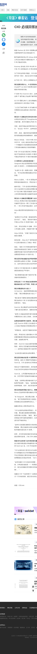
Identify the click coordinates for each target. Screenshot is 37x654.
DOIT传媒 (34, 618)
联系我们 (2, 607)
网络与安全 (15, 10)
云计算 (28, 627)
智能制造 (22, 627)
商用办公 (32, 10)
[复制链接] (3, 45)
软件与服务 (24, 10)
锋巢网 (15, 616)
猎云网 (23, 618)
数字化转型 (3, 627)
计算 (2, 10)
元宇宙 (33, 627)
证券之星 (31, 616)
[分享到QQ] (3, 40)
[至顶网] (3, 5)
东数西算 (9, 627)
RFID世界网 (12, 618)
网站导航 (9, 607)
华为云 (28, 618)
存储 (8, 10)
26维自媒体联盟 (23, 616)
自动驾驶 (16, 627)
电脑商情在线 (4, 618)
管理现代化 (3, 616)
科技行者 (9, 616)
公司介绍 (17, 607)
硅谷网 (18, 618)
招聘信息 (24, 607)
